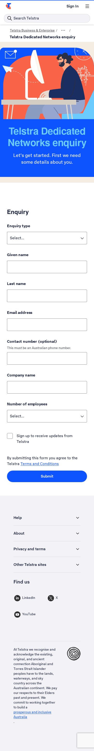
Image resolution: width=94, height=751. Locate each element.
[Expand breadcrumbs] (63, 30)
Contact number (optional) (32, 341)
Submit (47, 476)
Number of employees (27, 404)
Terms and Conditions (39, 463)
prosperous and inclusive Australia (32, 714)
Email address (19, 312)
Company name (21, 375)
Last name (16, 283)
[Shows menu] (87, 6)
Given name (17, 254)
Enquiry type (18, 225)
